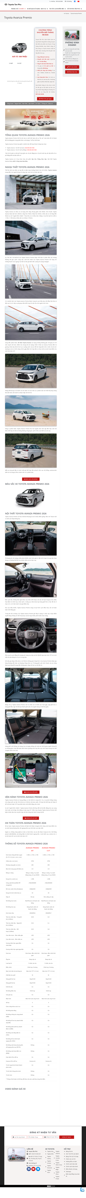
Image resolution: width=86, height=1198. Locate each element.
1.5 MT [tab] (11, 63)
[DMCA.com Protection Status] (51, 1186)
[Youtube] (33, 1169)
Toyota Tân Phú (33, 1151)
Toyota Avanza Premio (76, 13)
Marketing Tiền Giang (42, 1186)
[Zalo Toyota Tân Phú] (38, 1169)
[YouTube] (78, 1)
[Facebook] (75, 1)
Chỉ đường (69, 1)
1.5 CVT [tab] (19, 63)
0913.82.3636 (59, 1)
